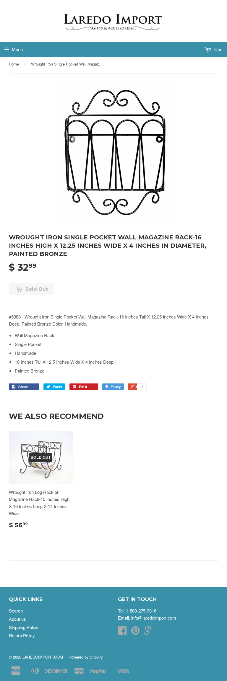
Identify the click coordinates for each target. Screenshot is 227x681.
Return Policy (22, 635)
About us (17, 619)
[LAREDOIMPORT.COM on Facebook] (122, 632)
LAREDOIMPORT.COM (42, 657)
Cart (218, 49)
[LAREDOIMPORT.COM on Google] (148, 632)
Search (16, 610)
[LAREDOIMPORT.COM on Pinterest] (135, 632)
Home (14, 64)
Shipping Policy (23, 627)
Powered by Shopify (86, 657)
